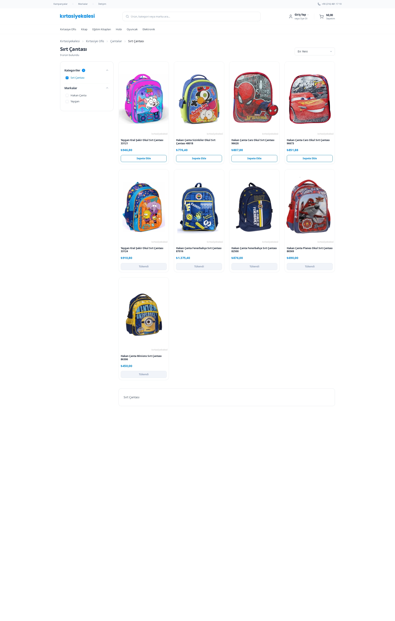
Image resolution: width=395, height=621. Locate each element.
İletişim (102, 3)
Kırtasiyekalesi (70, 41)
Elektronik (149, 29)
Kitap (84, 29)
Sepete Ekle (144, 158)
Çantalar (116, 41)
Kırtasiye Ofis (68, 29)
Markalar (83, 3)
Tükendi (144, 266)
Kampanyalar (60, 3)
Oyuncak (132, 29)
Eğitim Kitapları (101, 29)
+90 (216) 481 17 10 (332, 3)
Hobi (119, 29)
